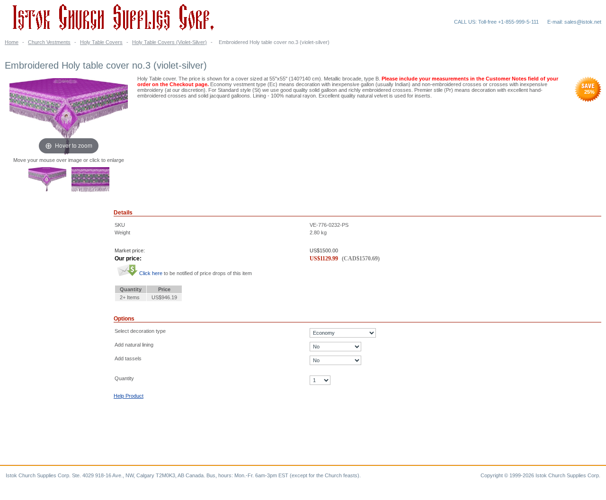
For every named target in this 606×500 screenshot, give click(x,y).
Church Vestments (49, 42)
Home (11, 42)
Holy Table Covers (101, 42)
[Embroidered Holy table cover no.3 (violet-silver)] (47, 180)
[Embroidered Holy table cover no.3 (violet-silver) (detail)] (90, 180)
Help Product (128, 396)
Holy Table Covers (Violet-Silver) (169, 42)
